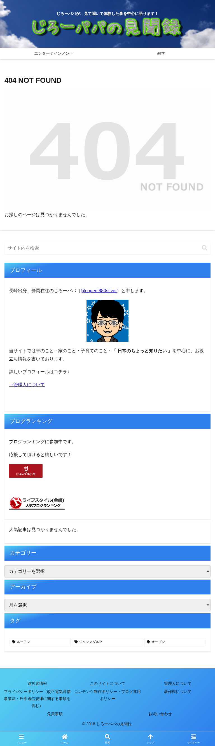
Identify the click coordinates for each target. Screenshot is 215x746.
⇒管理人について (27, 384)
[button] (205, 248)
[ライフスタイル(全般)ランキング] (37, 502)
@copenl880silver (99, 290)
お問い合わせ (160, 713)
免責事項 (55, 713)
